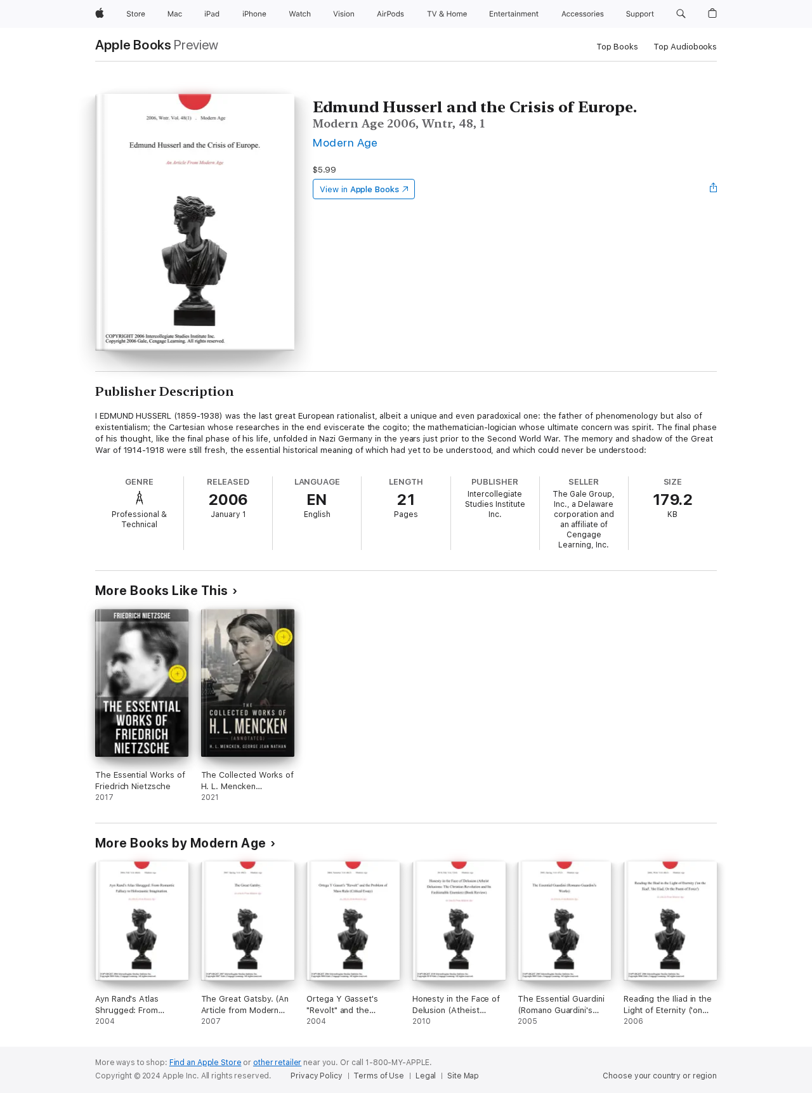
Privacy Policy (316, 1075)
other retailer (277, 1062)
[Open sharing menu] (714, 189)
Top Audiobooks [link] (685, 46)
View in (359, 189)
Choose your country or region (660, 1075)
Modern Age (345, 142)
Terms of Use (378, 1075)
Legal (426, 1075)
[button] (681, 14)
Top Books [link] (617, 46)
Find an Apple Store (205, 1062)
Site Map (463, 1075)
